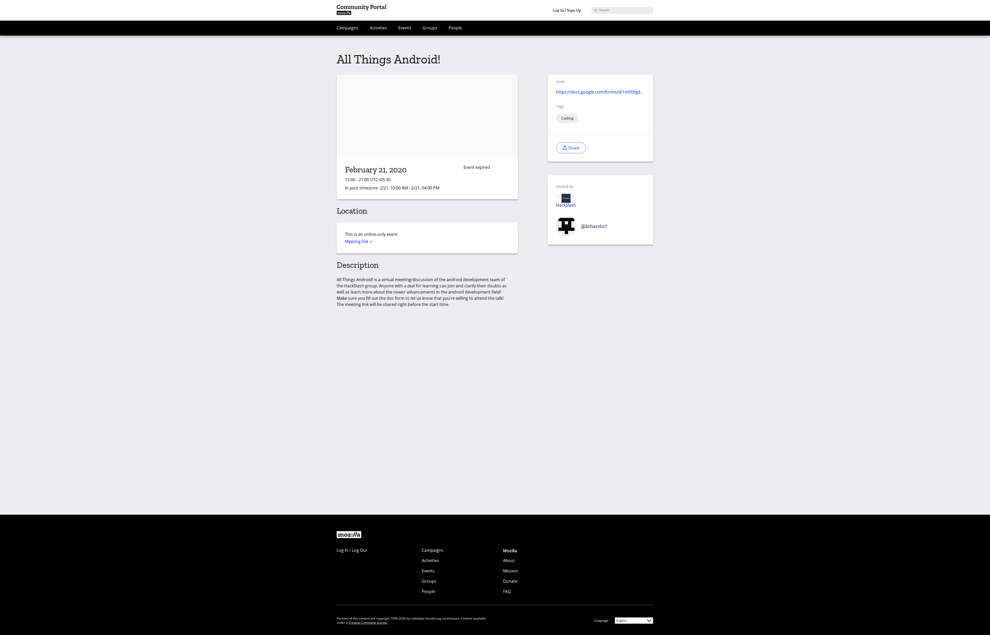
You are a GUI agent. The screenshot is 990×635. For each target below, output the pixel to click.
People (455, 28)
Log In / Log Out (352, 550)
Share (573, 148)
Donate (510, 581)
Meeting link (357, 241)
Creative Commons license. (368, 622)
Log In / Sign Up (567, 10)
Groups (430, 28)
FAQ (507, 591)
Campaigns (347, 28)
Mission (510, 571)
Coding (567, 118)
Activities (378, 28)
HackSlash (566, 204)
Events (404, 28)
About (509, 560)
